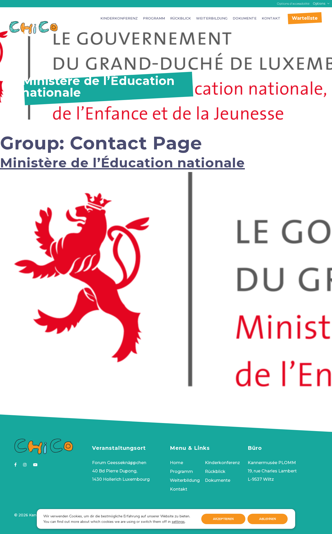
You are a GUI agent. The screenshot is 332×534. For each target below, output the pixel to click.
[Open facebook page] (15, 464)
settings (178, 521)
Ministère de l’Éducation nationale (122, 163)
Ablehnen (267, 519)
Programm (154, 18)
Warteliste (305, 18)
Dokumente (245, 18)
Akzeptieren (223, 519)
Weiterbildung (211, 18)
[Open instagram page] (25, 464)
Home (176, 462)
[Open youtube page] (35, 464)
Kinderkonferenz (119, 18)
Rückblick (180, 18)
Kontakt (271, 18)
